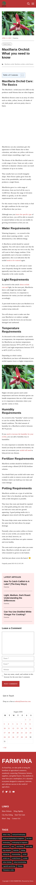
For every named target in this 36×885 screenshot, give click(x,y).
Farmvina (15, 38)
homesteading (16, 854)
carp (12, 846)
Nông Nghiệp (18, 811)
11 (9, 728)
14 (22, 728)
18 (9, 733)
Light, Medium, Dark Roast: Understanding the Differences (17, 598)
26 (13, 737)
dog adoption (7, 850)
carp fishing (19, 846)
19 (13, 733)
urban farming (7, 862)
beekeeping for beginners (19, 842)
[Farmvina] (4, 4)
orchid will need (25, 450)
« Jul (4, 748)
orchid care (6, 858)
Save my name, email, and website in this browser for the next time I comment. (18, 675)
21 (22, 733)
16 (30, 728)
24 (4, 737)
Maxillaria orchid (9, 64)
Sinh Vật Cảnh (20, 815)
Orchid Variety (7, 44)
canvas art (6, 846)
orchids (25, 858)
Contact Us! (16, 818)
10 (4, 728)
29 (26, 737)
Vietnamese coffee (8, 870)
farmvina (16, 850)
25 (9, 737)
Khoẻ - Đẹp (6, 818)
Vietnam (19, 866)
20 (17, 733)
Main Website (7, 811)
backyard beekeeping (18, 834)
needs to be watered (14, 260)
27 (17, 737)
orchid (24, 854)
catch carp (29, 846)
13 (17, 728)
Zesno (31, 881)
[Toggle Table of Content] (21, 75)
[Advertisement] (18, 128)
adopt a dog (6, 834)
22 (26, 733)
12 (13, 728)
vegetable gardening (9, 866)
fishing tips (6, 854)
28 (22, 737)
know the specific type (23, 214)
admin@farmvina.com (23, 701)
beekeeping (6, 842)
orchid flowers (29, 64)
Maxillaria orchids (20, 64)
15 (26, 728)
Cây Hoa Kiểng (7, 815)
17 (4, 733)
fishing (23, 850)
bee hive (29, 838)
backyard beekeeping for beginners (13, 838)
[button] (28, 4)
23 (30, 733)
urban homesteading (20, 862)
